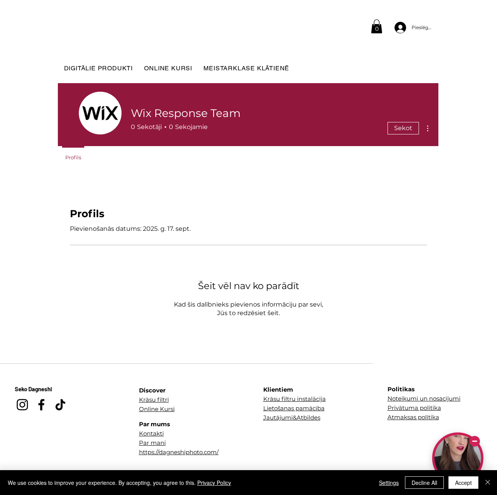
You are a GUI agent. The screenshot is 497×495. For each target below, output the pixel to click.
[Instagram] (22, 404)
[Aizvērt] (487, 482)
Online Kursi (157, 409)
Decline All (424, 482)
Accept (463, 482)
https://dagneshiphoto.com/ (179, 452)
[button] (376, 26)
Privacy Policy (214, 482)
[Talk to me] (457, 458)
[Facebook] (41, 404)
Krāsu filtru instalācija (294, 399)
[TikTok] (60, 404)
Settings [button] (389, 482)
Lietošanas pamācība (294, 408)
